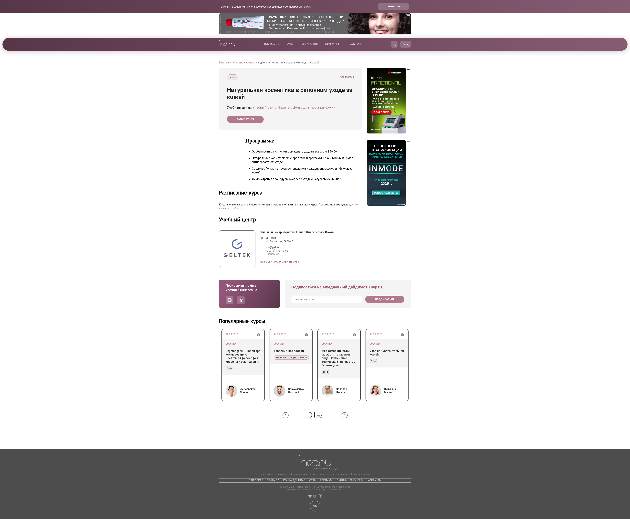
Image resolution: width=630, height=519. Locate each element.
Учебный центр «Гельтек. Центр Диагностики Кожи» (293, 107)
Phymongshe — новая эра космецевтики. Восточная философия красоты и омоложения (243, 356)
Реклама (326, 480)
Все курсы (347, 77)
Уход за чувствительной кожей (387, 352)
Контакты (375, 480)
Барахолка (332, 44)
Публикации (272, 44)
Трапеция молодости (289, 351)
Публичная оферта (350, 480)
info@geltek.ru (273, 247)
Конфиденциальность (299, 480)
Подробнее (272, 253)
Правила (273, 480)
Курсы (290, 44)
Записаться (245, 119)
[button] (286, 415)
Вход (405, 44)
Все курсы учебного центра (279, 262)
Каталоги (356, 44)
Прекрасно (393, 6)
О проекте (256, 480)
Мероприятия (310, 44)
